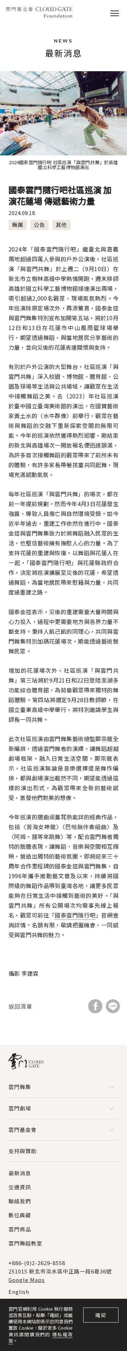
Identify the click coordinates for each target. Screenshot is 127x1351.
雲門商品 (19, 1229)
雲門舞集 (19, 1086)
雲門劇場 (19, 1108)
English (18, 1291)
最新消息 (19, 1173)
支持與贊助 (22, 1151)
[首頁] (39, 12)
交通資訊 (19, 1187)
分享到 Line (113, 1006)
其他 (61, 224)
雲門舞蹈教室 (25, 1243)
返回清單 (20, 1006)
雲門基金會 (22, 1129)
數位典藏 (19, 1215)
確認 (101, 1314)
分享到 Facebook (95, 1006)
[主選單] (114, 12)
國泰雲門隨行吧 (75, 915)
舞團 (17, 224)
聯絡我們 (19, 1201)
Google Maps (26, 1279)
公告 (39, 224)
